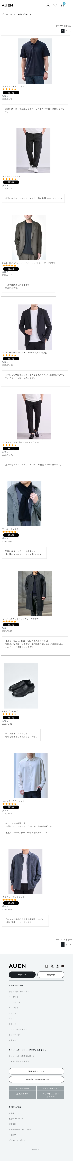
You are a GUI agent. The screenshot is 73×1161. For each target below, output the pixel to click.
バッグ (11, 1018)
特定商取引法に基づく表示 (20, 1129)
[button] (70, 31)
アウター (16, 997)
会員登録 (51, 974)
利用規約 (12, 1134)
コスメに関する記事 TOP (19, 1061)
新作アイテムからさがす (19, 991)
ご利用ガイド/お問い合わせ (36, 1079)
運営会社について (16, 1118)
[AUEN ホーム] (7, 5)
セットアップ (14, 1034)
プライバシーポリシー (18, 1140)
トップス (16, 1002)
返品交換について (36, 1071)
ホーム (9, 14)
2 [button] (66, 30)
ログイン (22, 974)
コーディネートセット (18, 1029)
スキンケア (13, 1040)
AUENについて (15, 1113)
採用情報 (12, 1124)
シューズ (12, 1013)
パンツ (16, 1007)
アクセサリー (14, 1024)
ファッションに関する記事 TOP (22, 1055)
